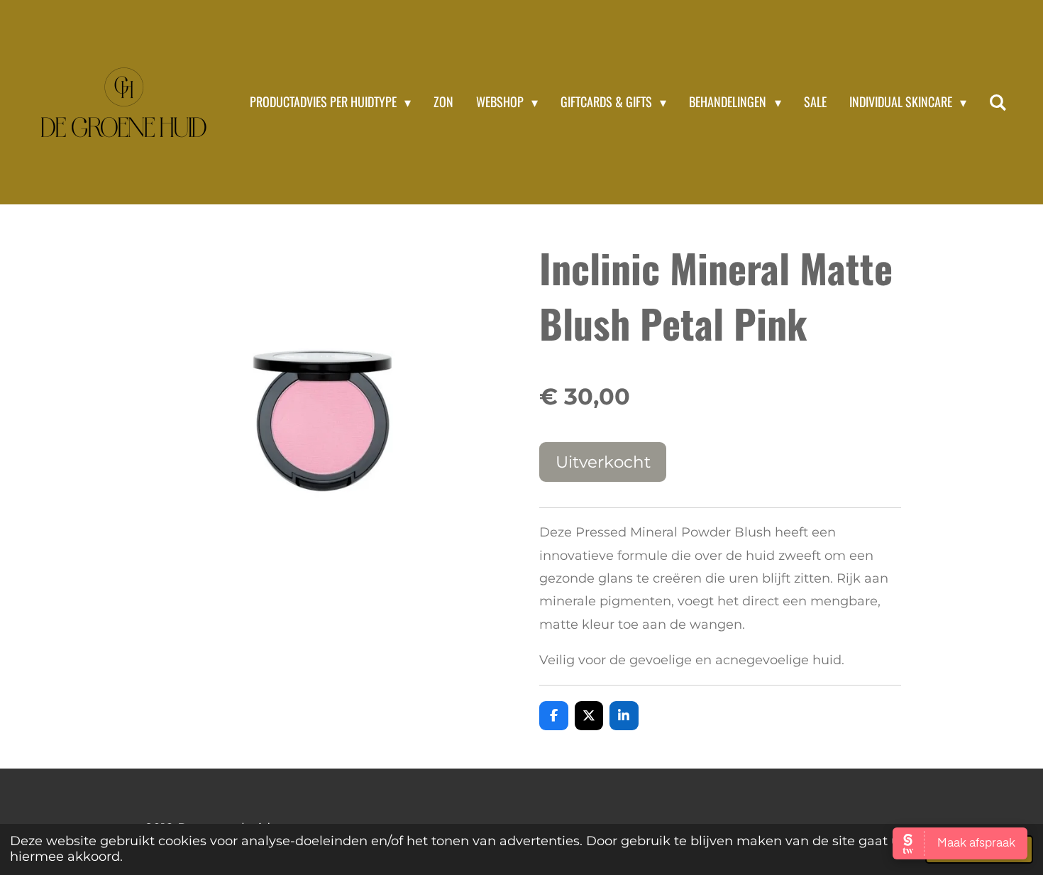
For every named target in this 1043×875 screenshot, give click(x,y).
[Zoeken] (998, 102)
